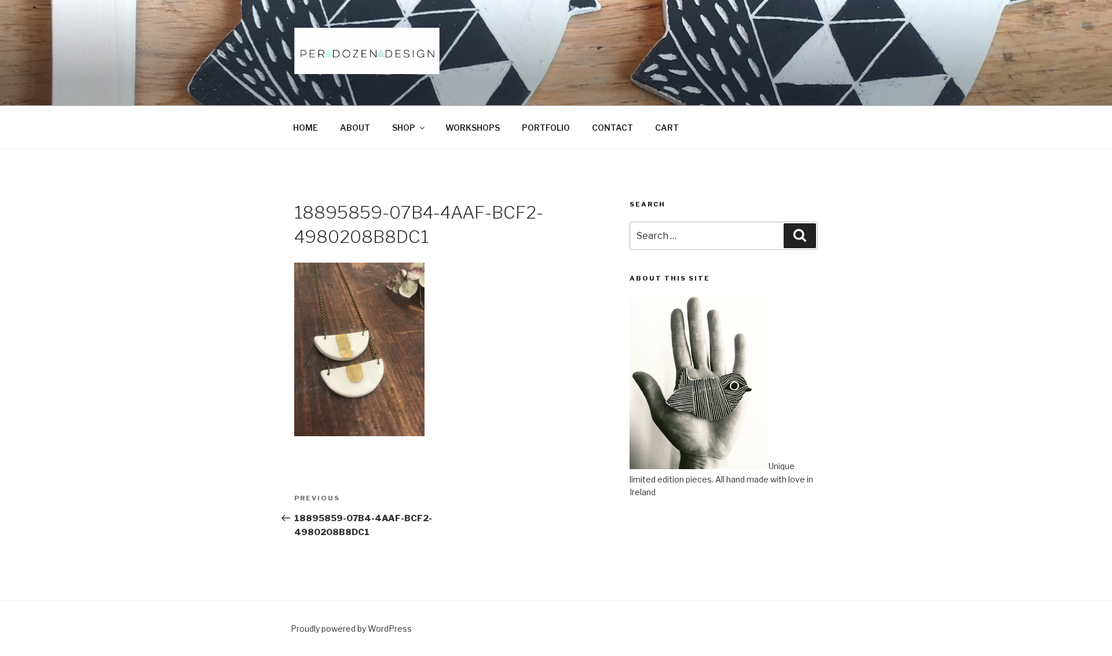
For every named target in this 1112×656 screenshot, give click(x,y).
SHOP (403, 127)
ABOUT (355, 127)
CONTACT (612, 127)
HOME (305, 127)
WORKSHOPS (472, 127)
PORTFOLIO (546, 127)
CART (667, 127)
